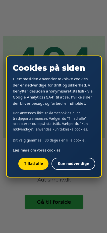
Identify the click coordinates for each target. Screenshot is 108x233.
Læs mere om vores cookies (36, 150)
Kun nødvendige (73, 163)
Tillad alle (33, 163)
